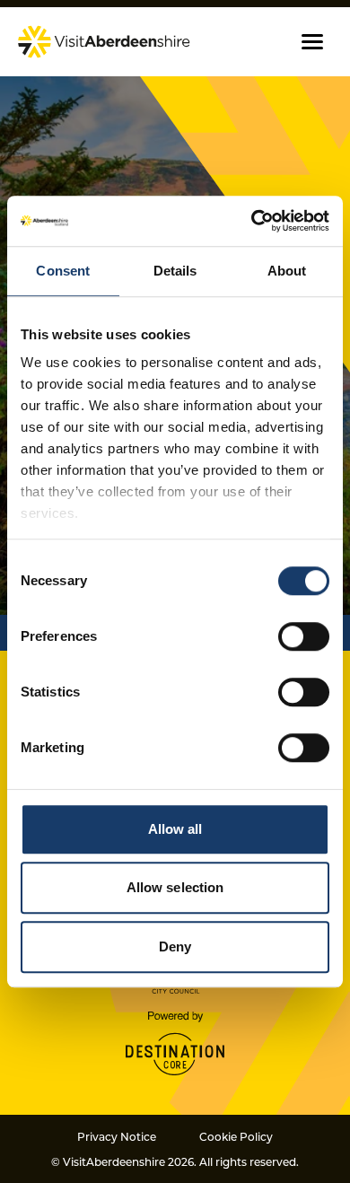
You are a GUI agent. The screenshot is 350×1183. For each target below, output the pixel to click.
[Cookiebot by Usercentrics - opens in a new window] (251, 220)
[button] (312, 41)
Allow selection (175, 887)
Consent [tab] (63, 270)
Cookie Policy (236, 1136)
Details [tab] (175, 270)
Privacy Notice (116, 1136)
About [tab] (287, 270)
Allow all (175, 829)
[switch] (303, 636)
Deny (175, 946)
